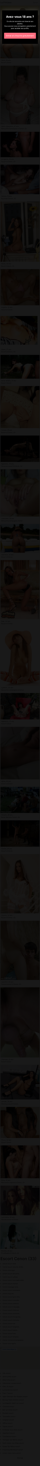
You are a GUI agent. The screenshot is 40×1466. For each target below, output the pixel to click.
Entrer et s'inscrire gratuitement (20, 36)
